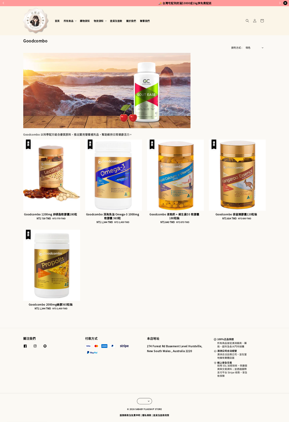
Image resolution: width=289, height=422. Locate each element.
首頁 (57, 20)
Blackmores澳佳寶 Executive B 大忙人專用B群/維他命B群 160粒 (30, 412)
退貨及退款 (116, 20)
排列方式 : (236, 47)
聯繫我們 (145, 20)
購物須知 (85, 20)
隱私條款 (146, 415)
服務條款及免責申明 (130, 415)
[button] (247, 20)
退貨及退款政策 (161, 415)
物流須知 (99, 20)
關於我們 (131, 20)
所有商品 (68, 20)
